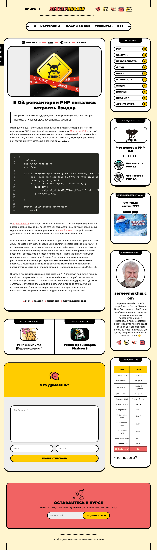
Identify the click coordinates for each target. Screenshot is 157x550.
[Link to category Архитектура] (130, 104)
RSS (120, 26)
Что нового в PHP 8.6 (130, 149)
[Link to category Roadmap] (130, 98)
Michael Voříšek (78, 131)
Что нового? (125, 457)
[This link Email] (142, 342)
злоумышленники (74, 301)
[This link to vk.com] (113, 9)
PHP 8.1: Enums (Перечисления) (29, 346)
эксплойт (52, 301)
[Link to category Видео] (130, 86)
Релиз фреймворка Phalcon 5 (80, 346)
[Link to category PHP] (130, 49)
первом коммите (21, 223)
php (27, 301)
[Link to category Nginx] (130, 73)
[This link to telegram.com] (97, 9)
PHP (50, 42)
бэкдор (38, 301)
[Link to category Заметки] (130, 55)
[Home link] (35, 26)
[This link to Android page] (128, 9)
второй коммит (65, 230)
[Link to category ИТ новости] (130, 80)
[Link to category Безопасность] (130, 61)
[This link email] (121, 9)
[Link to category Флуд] (130, 67)
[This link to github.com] (105, 9)
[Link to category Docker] (130, 92)
